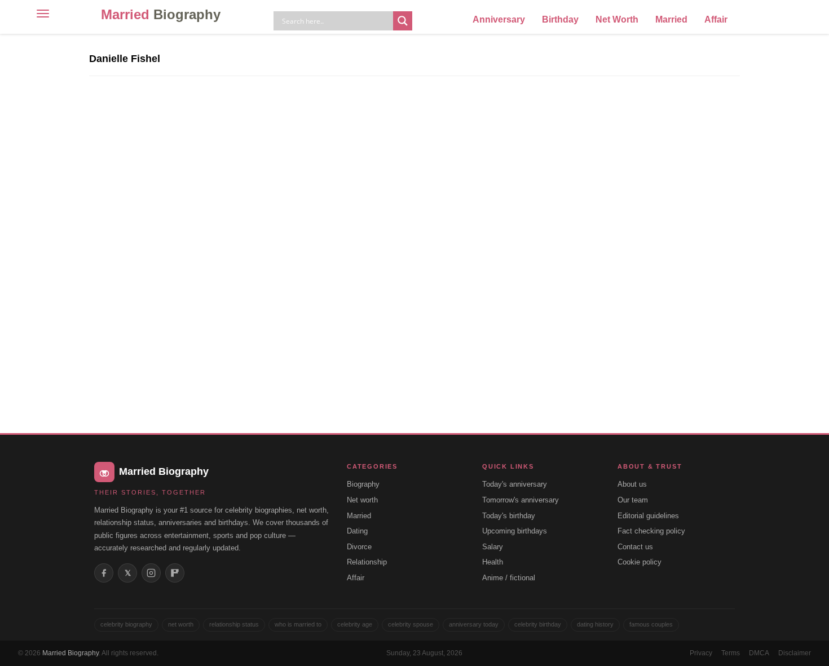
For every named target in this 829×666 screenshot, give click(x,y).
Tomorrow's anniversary (520, 500)
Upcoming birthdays (514, 531)
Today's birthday (508, 515)
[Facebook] (103, 573)
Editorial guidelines (648, 515)
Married (161, 14)
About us (632, 484)
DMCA (759, 653)
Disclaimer (794, 653)
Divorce (359, 546)
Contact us (635, 546)
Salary (492, 546)
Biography (363, 484)
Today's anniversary (514, 484)
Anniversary (499, 19)
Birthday (560, 19)
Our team (633, 500)
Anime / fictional (508, 578)
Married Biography (70, 653)
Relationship (367, 562)
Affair (715, 19)
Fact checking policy (651, 531)
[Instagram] (151, 573)
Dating (357, 531)
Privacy (701, 653)
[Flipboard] (174, 573)
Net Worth (617, 19)
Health (492, 562)
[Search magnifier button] (402, 20)
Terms (730, 653)
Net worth (362, 500)
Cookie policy (640, 562)
